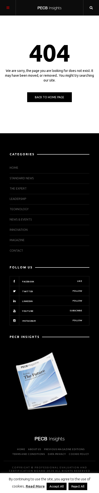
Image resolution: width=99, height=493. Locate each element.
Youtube (52, 310)
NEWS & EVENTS (21, 219)
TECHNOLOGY (19, 209)
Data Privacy (57, 454)
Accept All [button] (57, 486)
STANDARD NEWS (22, 178)
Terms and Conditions (28, 454)
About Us (34, 449)
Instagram (52, 320)
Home (14, 167)
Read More (35, 486)
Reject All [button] (77, 486)
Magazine (17, 240)
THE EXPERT (18, 188)
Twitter (52, 291)
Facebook (52, 281)
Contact (16, 250)
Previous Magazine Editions (64, 449)
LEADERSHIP (18, 198)
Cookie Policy (79, 454)
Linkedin (52, 301)
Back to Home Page (49, 97)
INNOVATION (19, 229)
